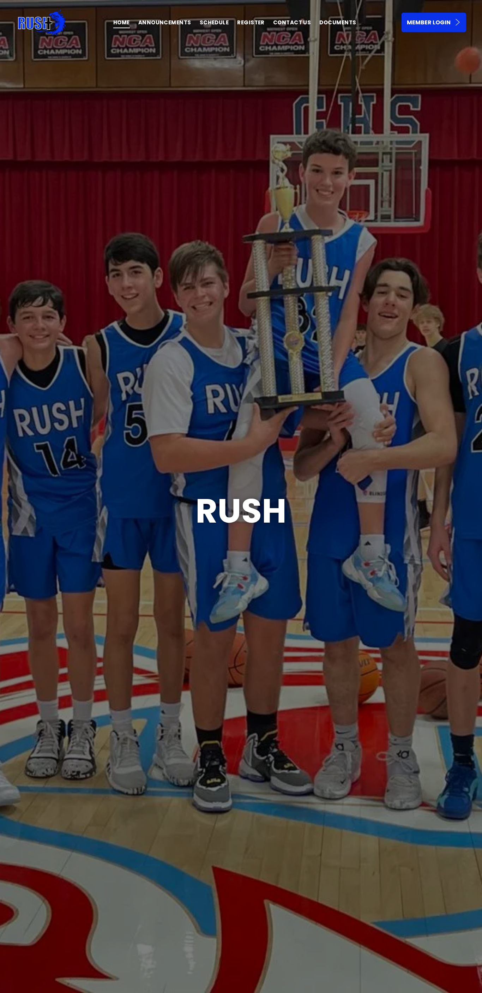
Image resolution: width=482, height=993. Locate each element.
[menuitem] (121, 22)
